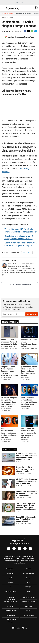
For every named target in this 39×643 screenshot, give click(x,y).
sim (24, 253)
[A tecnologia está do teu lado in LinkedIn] (30, 548)
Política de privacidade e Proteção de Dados (10, 599)
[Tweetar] (28, 31)
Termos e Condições (28, 597)
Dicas (28, 582)
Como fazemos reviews (11, 621)
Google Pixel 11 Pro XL (24, 13)
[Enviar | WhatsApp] (32, 31)
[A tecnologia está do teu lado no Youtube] (19, 548)
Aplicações (10, 573)
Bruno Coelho (6, 31)
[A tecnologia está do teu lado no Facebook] (8, 548)
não (29, 253)
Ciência (28, 569)
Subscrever (31, 314)
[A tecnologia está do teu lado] (13, 8)
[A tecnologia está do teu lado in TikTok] (25, 548)
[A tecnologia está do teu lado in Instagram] (14, 548)
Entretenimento (28, 573)
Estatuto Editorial (10, 611)
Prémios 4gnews (28, 615)
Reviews (28, 578)
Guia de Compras (10, 591)
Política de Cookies (28, 602)
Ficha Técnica (10, 615)
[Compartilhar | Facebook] (25, 31)
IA (10, 587)
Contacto (28, 606)
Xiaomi (10, 582)
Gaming (28, 591)
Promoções (28, 587)
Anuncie (28, 611)
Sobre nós (10, 606)
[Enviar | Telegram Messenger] (35, 31)
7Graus (24, 628)
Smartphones (10, 569)
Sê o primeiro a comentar (20, 285)
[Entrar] (36, 8)
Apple (10, 578)
